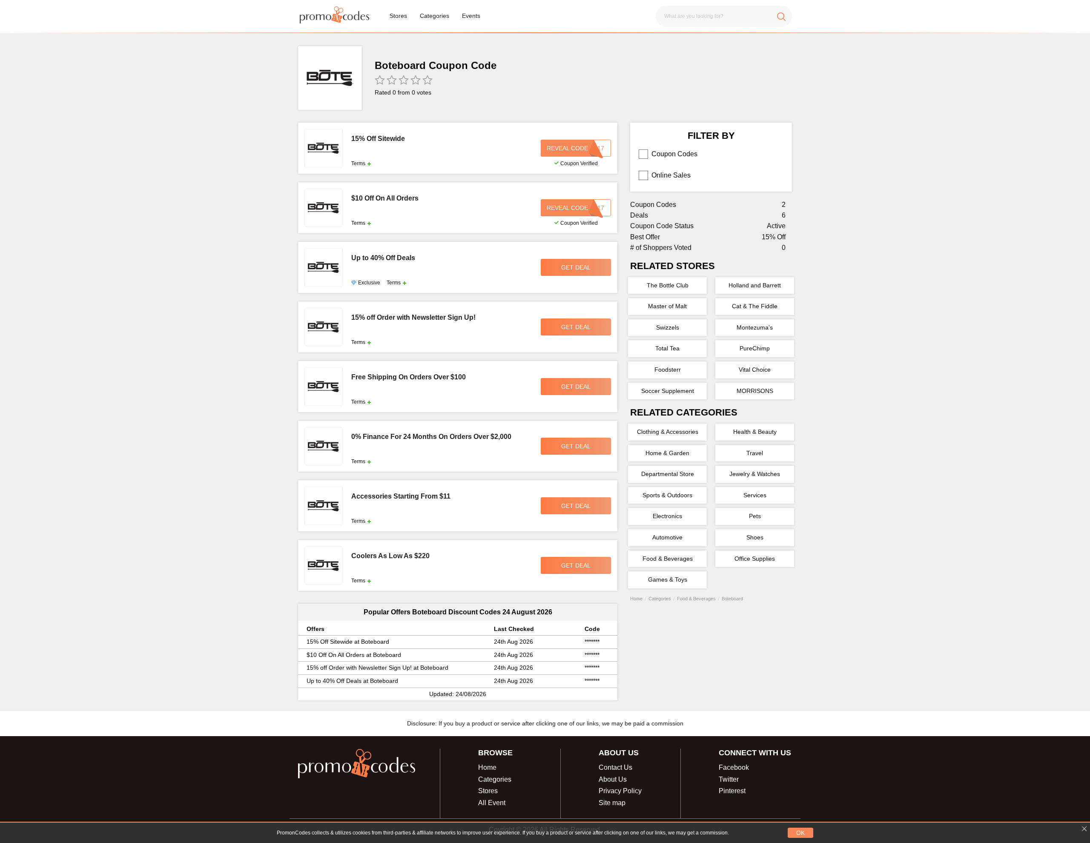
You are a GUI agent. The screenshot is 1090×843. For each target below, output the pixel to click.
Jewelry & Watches (754, 473)
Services (754, 495)
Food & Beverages (668, 558)
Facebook (734, 767)
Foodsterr (667, 369)
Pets (755, 516)
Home (487, 767)
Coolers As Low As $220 (390, 556)
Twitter (729, 779)
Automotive (667, 537)
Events (471, 15)
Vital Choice (755, 369)
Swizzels (667, 327)
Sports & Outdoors (667, 495)
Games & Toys (667, 579)
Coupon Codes (674, 154)
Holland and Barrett (755, 285)
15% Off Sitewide (378, 138)
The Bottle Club (667, 285)
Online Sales (671, 175)
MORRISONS (755, 390)
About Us (613, 779)
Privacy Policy (620, 790)
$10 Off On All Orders (385, 198)
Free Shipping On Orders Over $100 (408, 377)
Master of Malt (667, 306)
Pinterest (732, 790)
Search (781, 16)
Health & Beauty (755, 431)
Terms (358, 163)
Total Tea (667, 348)
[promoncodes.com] (334, 16)
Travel (754, 453)
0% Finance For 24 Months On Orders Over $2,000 (431, 436)
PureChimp (755, 348)
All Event (491, 802)
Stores (398, 15)
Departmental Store (667, 473)
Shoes (754, 537)
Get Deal (576, 267)
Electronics (667, 516)
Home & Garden (667, 453)
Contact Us (615, 767)
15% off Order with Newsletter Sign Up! (413, 317)
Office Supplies (754, 558)
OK (800, 832)
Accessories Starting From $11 (400, 496)
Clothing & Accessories (667, 431)
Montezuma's (755, 327)
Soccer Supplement (667, 390)
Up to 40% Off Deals (383, 258)
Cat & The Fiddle (754, 306)
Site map (612, 802)
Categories (434, 15)
